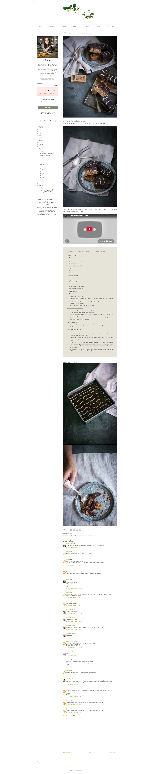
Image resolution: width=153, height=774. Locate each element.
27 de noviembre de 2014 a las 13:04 (74, 588)
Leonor (67, 579)
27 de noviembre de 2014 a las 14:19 (74, 597)
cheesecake (69, 535)
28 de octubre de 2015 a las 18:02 (73, 712)
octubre (41, 164)
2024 (40, 129)
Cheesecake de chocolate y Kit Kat (47, 153)
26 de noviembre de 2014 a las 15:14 (74, 565)
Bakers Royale (75, 362)
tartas (95, 535)
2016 (40, 144)
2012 (40, 185)
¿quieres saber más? (47, 75)
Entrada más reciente (67, 752)
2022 (40, 133)
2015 (40, 146)
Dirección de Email (47, 101)
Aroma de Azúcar (70, 652)
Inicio (90, 752)
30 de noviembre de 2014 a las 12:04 (74, 629)
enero (41, 181)
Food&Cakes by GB (70, 641)
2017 (40, 142)
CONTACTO (111, 26)
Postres (89, 535)
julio (41, 169)
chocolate (73, 535)
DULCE (75, 26)
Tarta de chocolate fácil (45, 155)
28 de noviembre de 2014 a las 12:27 (74, 605)
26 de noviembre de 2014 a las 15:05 (74, 555)
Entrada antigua (111, 752)
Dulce (77, 535)
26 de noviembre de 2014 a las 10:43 (74, 547)
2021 (40, 135)
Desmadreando (69, 543)
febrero (41, 179)
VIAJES (98, 26)
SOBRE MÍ (52, 26)
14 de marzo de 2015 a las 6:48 (73, 666)
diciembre (42, 149)
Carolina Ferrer (69, 609)
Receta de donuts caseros (45, 161)
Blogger (81, 770)
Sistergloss (68, 678)
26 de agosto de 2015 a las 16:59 (73, 684)
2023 (40, 131)
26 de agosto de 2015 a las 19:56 (73, 696)
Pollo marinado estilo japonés (46, 157)
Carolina (68, 559)
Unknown (68, 551)
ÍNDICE (64, 26)
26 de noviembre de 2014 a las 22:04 (74, 575)
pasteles (85, 535)
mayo (41, 173)
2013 (40, 183)
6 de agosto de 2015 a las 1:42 (73, 674)
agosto (41, 168)
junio (41, 171)
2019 (40, 138)
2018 (40, 140)
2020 (40, 137)
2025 (40, 127)
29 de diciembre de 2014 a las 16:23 (74, 655)
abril (41, 175)
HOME (40, 26)
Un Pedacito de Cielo (71, 570)
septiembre (42, 166)
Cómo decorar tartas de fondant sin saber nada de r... (49, 159)
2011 (40, 187)
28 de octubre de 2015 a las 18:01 (73, 704)
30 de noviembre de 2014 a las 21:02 (74, 647)
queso (92, 535)
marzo (41, 177)
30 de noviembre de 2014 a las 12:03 (74, 613)
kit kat (82, 535)
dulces (80, 535)
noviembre (42, 151)
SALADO (86, 26)
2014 (40, 148)
